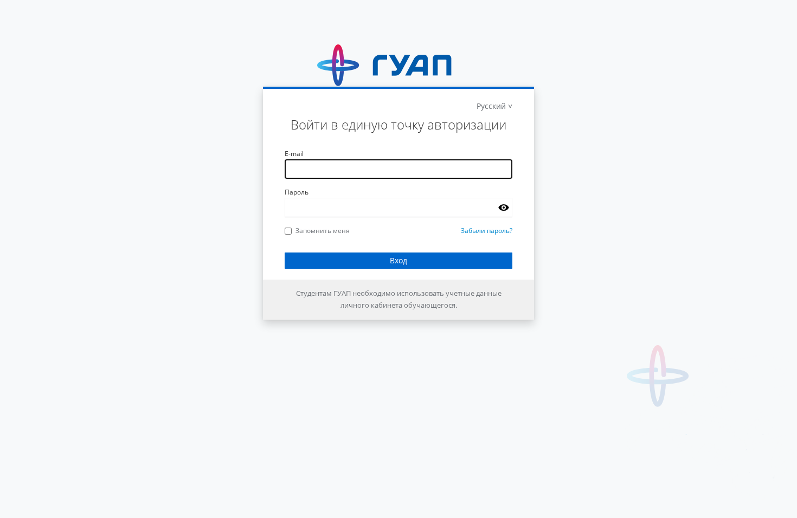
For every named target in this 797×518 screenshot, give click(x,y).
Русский (491, 106)
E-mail (294, 153)
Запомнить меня (322, 230)
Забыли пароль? (486, 230)
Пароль (296, 192)
